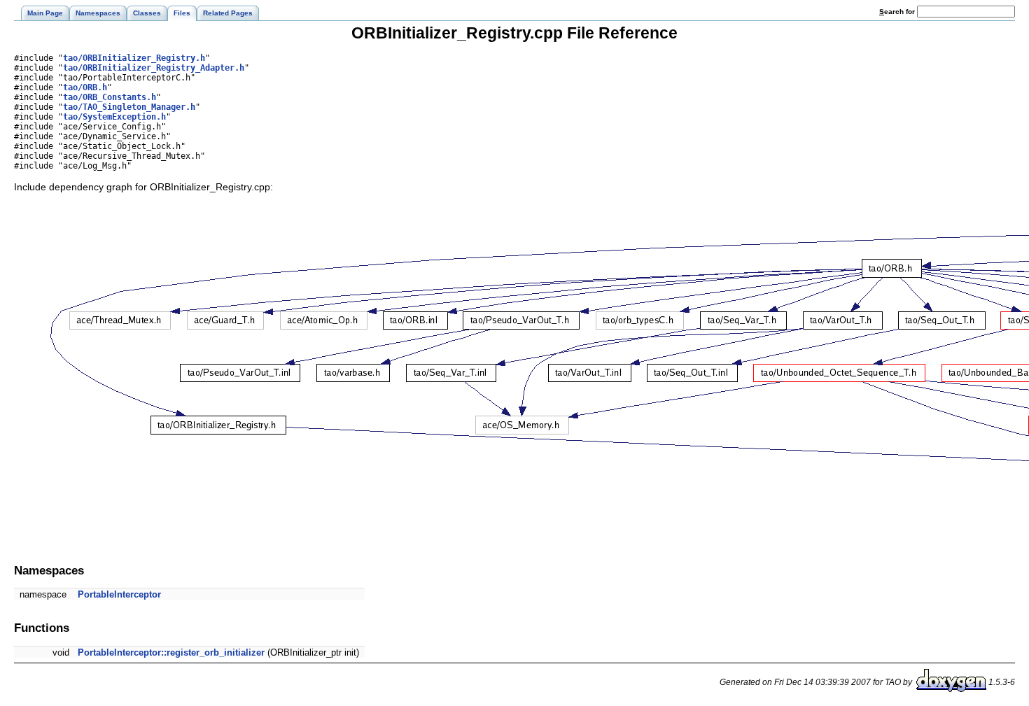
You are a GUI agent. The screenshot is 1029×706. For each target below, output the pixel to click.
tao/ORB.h (85, 87)
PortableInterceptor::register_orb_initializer (171, 652)
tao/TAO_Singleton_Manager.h (129, 107)
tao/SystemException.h (114, 117)
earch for (898, 11)
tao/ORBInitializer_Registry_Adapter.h (153, 68)
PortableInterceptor (119, 594)
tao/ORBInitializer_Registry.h (134, 58)
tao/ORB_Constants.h (109, 97)
